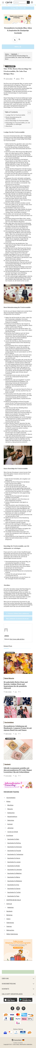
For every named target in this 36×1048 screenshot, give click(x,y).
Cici (16, 692)
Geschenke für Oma (13, 885)
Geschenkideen (9, 722)
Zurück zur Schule (12, 831)
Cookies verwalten (18, 1042)
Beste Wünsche (9, 678)
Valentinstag (10, 922)
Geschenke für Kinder (13, 866)
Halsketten (10, 907)
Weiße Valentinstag (12, 934)
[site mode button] (15, 39)
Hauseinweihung (12, 816)
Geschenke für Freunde (14, 850)
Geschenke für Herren (13, 858)
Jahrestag (10, 828)
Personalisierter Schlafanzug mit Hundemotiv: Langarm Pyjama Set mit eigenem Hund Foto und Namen (18, 728)
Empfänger (9, 835)
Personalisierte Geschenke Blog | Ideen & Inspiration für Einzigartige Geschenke (18, 30)
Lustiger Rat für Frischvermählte (15, 115)
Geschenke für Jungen (14, 862)
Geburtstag (10, 820)
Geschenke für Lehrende (14, 869)
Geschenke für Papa (13, 896)
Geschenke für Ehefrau (14, 843)
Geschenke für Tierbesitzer (15, 854)
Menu (17, 47)
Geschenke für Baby (13, 839)
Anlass (8, 801)
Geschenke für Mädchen (14, 873)
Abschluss (9, 126)
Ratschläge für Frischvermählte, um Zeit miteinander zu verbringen (18, 123)
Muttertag (9, 915)
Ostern (8, 919)
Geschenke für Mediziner (14, 881)
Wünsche (10, 809)
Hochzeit (10, 824)
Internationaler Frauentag (11, 792)
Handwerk (8, 764)
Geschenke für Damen (13, 888)
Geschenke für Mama (13, 877)
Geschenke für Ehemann (14, 847)
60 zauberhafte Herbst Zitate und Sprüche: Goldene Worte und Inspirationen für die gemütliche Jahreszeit (16, 685)
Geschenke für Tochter (14, 892)
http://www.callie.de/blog (17, 639)
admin (18, 79)
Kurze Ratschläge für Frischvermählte (17, 120)
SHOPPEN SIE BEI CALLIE (13, 900)
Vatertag (9, 926)
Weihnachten (10, 930)
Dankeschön (11, 813)
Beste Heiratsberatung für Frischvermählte (13, 118)
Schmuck (9, 904)
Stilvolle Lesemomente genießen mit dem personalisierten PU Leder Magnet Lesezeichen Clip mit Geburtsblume (18, 770)
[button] (28, 112)
